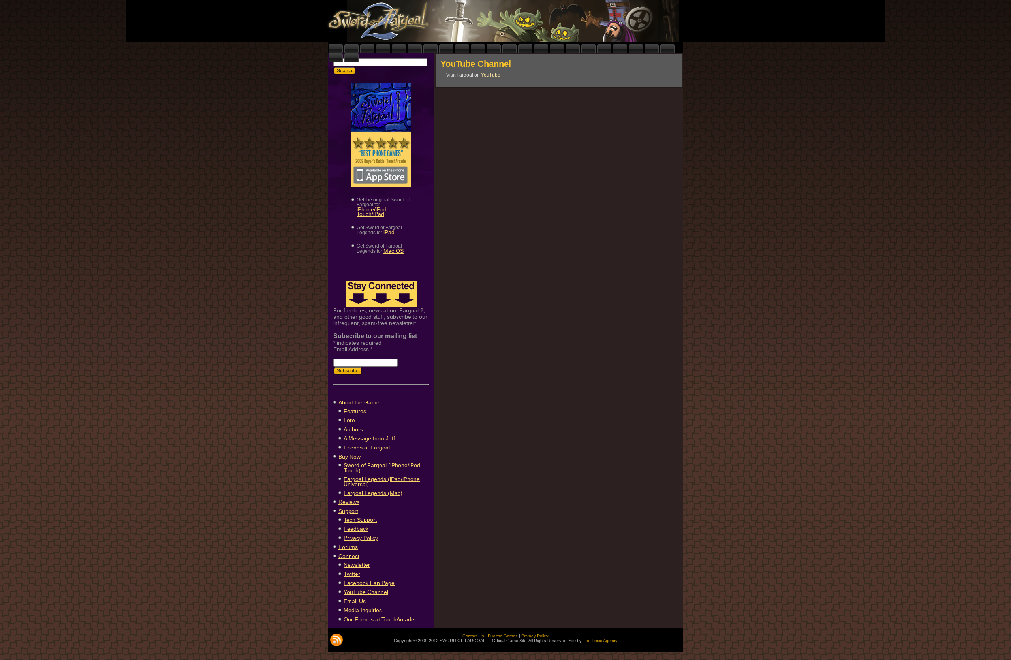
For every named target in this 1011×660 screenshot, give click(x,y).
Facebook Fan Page (369, 583)
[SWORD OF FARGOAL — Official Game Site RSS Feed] (336, 640)
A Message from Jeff (369, 438)
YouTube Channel (366, 592)
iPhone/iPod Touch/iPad (372, 211)
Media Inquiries (363, 610)
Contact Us (473, 636)
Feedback (356, 529)
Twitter (352, 574)
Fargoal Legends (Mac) (373, 493)
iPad (389, 232)
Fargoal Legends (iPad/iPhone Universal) (382, 481)
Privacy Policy (361, 538)
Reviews (348, 502)
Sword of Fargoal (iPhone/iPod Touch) (382, 468)
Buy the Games (503, 636)
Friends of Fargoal (367, 447)
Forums (348, 547)
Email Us (355, 601)
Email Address (352, 349)
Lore (349, 420)
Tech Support (360, 520)
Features (355, 411)
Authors (353, 429)
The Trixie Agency (600, 640)
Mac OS (393, 251)
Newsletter (357, 565)
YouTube (490, 75)
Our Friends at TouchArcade (379, 619)
